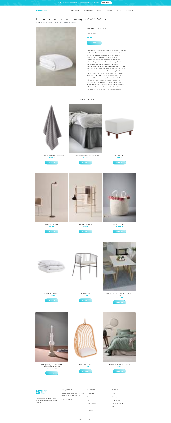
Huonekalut (109, 11)
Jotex (104, 28)
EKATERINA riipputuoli (85, 364)
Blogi (119, 11)
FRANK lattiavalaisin (51, 224)
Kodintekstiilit (74, 11)
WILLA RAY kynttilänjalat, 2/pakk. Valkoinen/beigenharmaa (51, 365)
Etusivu (38, 22)
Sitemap (114, 407)
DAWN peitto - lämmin (51, 293)
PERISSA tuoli (85, 293)
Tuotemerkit (128, 11)
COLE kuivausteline (85, 224)
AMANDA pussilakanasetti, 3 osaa (119, 364)
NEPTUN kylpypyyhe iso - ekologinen (52, 155)
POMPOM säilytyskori (119, 224)
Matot (99, 11)
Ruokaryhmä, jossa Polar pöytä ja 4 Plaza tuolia (119, 294)
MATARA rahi (119, 155)
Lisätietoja (94, 43)
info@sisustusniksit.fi (67, 399)
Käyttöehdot (116, 400)
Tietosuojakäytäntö (118, 403)
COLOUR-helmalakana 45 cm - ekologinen (85, 155)
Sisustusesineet (88, 11)
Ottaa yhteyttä (116, 397)
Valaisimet (90, 410)
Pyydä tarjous (106, 2)
